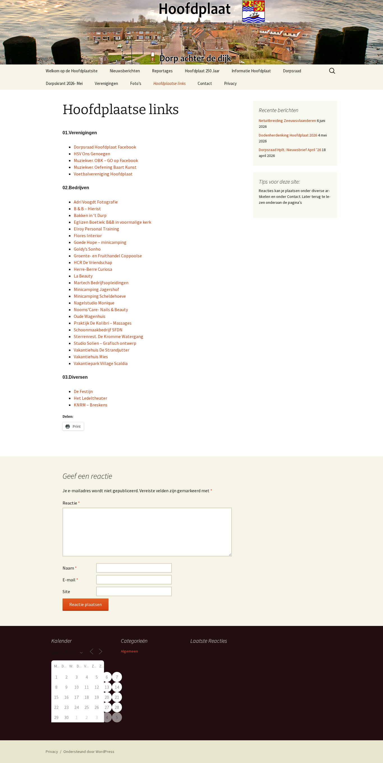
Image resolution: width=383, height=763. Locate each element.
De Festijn (83, 391)
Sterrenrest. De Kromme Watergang (108, 336)
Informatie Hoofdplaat (251, 70)
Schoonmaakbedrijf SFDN (98, 329)
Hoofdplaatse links (169, 83)
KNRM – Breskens (90, 405)
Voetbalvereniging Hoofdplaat (103, 174)
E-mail (70, 579)
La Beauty (83, 276)
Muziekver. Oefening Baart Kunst (105, 167)
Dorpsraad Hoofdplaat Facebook (105, 147)
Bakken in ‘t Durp (90, 215)
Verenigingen (106, 83)
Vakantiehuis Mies (91, 356)
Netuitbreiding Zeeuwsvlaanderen (287, 120)
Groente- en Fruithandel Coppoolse (108, 255)
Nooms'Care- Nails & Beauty (101, 309)
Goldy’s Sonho (87, 249)
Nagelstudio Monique (94, 303)
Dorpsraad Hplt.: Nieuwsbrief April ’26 (290, 149)
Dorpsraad (292, 70)
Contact (205, 83)
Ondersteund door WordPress (88, 751)
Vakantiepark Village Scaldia (101, 363)
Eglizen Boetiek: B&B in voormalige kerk (112, 222)
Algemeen (129, 651)
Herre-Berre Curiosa (93, 269)
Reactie (71, 503)
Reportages (162, 70)
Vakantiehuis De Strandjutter (101, 350)
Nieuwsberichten (125, 70)
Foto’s (135, 83)
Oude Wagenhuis (89, 316)
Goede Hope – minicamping (100, 242)
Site (66, 591)
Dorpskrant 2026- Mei (64, 83)
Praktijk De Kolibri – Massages (102, 323)
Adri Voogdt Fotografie (96, 202)
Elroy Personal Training (96, 229)
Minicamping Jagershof (96, 289)
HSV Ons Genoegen (92, 153)
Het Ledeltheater (90, 398)
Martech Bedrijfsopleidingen (101, 282)
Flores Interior (88, 235)
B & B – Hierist (87, 208)
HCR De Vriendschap (93, 262)
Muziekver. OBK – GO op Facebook (106, 160)
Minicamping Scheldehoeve (100, 296)
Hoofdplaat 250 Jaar (202, 70)
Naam (70, 568)
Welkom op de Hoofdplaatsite (72, 70)
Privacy (230, 83)
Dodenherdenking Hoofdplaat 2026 (288, 135)
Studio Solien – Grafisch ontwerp (105, 343)
